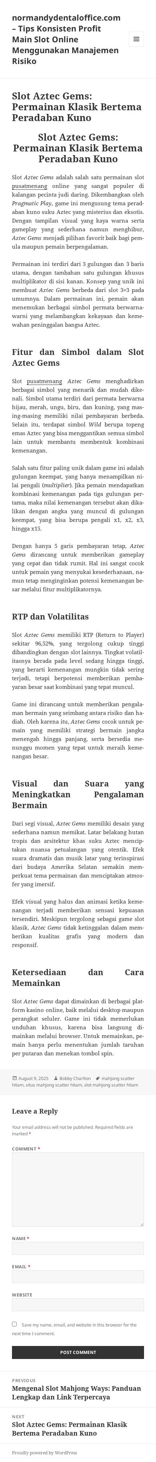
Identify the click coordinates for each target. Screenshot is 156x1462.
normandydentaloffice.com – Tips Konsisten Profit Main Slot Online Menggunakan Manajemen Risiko (66, 39)
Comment (26, 1149)
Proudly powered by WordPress (44, 1453)
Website (22, 1295)
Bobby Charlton (75, 1078)
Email (21, 1267)
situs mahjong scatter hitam (54, 1085)
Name (21, 1238)
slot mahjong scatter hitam (111, 1085)
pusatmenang (29, 185)
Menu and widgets (136, 46)
